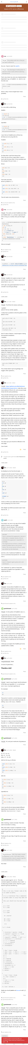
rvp (4, 260)
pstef (4, 587)
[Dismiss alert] (7, 1041)
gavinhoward (6, 661)
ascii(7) (17, 66)
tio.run (18, 990)
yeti (5, 60)
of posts (13, 1)
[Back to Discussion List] (1, 2)
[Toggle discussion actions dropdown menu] (26, 2)
